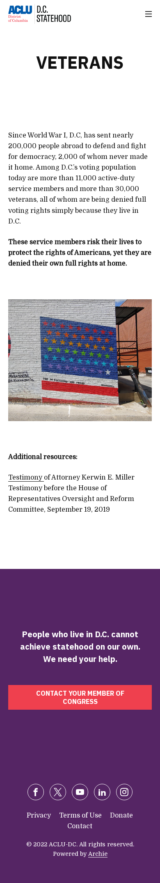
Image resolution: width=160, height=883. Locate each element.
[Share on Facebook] (35, 792)
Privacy (39, 815)
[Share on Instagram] (124, 792)
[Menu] (148, 14)
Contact (79, 826)
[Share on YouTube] (80, 792)
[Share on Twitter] (58, 792)
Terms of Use (80, 815)
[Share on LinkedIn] (102, 792)
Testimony (26, 477)
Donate (121, 815)
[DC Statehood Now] (39, 14)
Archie (97, 853)
